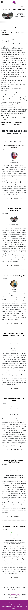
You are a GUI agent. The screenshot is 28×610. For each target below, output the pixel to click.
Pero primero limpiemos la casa (14, 400)
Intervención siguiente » (18, 123)
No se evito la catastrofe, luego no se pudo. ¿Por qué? (14, 334)
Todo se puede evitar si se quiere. (14, 146)
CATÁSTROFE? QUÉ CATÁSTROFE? (14, 210)
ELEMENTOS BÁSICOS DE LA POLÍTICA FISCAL (14, 461)
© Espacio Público (14, 602)
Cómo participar (6, 606)
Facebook (11, 605)
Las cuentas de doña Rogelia (14, 276)
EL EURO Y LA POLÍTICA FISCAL (14, 527)
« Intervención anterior (6, 123)
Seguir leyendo (14, 198)
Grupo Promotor (20, 605)
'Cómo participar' (14, 594)
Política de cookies (17, 606)
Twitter (5, 605)
